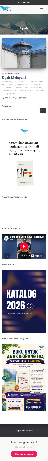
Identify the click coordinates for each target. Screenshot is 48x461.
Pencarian (6, 106)
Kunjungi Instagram (24, 454)
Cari (43, 110)
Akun (19, 3)
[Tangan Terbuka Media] (6, 9)
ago (21, 98)
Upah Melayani (14, 77)
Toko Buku (26, 3)
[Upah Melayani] (24, 53)
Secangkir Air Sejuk (10, 73)
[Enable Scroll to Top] (43, 456)
